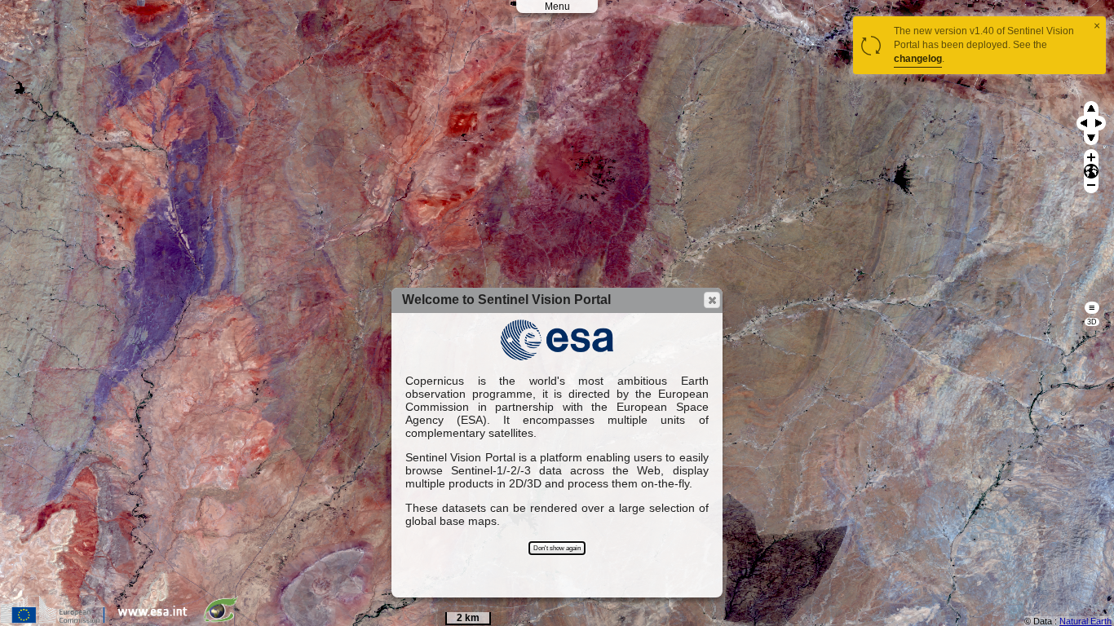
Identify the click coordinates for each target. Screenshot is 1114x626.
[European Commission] (56, 620)
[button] (712, 300)
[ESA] (156, 620)
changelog (918, 58)
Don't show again (557, 548)
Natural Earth (1085, 621)
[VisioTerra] (224, 620)
